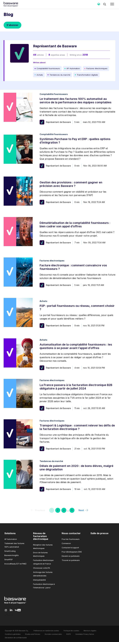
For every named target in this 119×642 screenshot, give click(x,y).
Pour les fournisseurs (71, 539)
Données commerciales (53, 634)
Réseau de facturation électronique (40, 536)
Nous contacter (71, 533)
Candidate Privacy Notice (84, 634)
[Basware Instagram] (5, 610)
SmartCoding (10, 551)
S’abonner (12, 25)
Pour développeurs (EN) (72, 552)
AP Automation (10, 539)
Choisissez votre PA (41, 568)
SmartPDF (8, 559)
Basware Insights (11, 555)
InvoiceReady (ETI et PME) (15, 564)
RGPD (68, 634)
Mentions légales (90, 631)
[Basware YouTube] (18, 610)
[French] (99, 5)
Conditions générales (13, 634)
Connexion (66, 543)
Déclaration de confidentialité (16, 638)
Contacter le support (70, 548)
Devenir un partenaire (70, 556)
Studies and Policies (32, 634)
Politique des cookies (71, 631)
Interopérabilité (39, 580)
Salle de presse (99, 533)
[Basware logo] (15, 603)
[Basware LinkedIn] (11, 610)
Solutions (10, 533)
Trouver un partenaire (71, 560)
